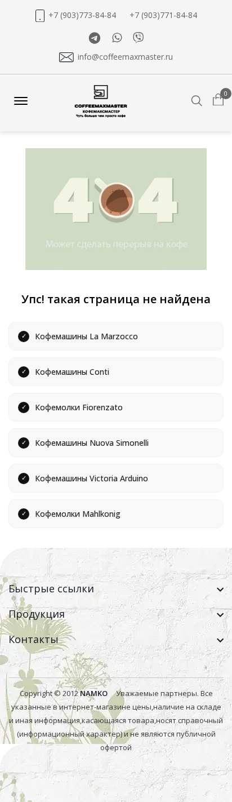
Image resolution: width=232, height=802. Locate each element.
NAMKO (94, 693)
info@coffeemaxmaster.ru (125, 57)
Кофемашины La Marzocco (86, 336)
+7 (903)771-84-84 (163, 15)
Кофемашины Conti (72, 371)
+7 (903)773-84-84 (82, 15)
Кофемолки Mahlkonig (78, 513)
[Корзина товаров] (218, 100)
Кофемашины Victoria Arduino (91, 478)
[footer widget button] (116, 589)
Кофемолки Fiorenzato (79, 407)
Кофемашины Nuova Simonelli (92, 442)
